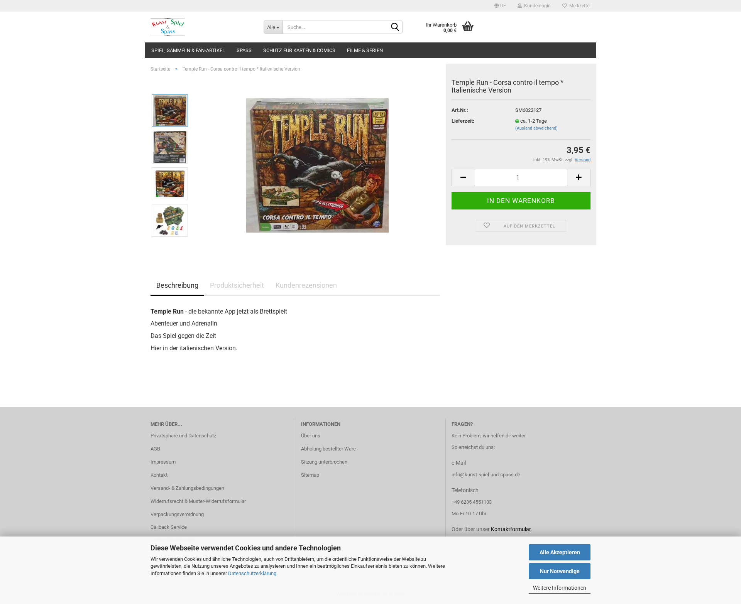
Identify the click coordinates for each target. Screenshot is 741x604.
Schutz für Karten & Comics (299, 50)
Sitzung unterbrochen (324, 462)
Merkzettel (578, 5)
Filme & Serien (365, 50)
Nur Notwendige (560, 571)
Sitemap (310, 475)
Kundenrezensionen (306, 285)
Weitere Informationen (559, 588)
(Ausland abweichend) (536, 128)
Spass (244, 50)
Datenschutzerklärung (252, 573)
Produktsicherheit (237, 285)
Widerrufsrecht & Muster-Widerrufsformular (198, 501)
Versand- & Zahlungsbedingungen (187, 488)
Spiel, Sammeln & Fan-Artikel (188, 50)
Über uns (310, 436)
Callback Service (169, 527)
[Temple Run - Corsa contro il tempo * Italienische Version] (317, 165)
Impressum (163, 462)
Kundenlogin (536, 5)
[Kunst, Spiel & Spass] (201, 27)
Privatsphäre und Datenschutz (183, 436)
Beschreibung (177, 285)
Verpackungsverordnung (177, 514)
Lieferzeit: (463, 121)
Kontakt (159, 475)
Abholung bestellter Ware (328, 449)
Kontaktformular (511, 529)
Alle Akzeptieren (560, 552)
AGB (155, 449)
